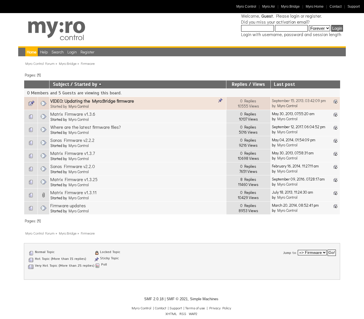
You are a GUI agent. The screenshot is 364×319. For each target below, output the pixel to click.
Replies (239, 84)
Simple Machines (204, 299)
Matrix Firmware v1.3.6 (72, 114)
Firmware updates (68, 205)
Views (259, 84)
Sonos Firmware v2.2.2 (72, 140)
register (313, 16)
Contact (336, 7)
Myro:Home (315, 7)
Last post (284, 84)
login (294, 16)
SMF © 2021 (177, 299)
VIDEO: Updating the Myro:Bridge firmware (92, 101)
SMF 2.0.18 (154, 299)
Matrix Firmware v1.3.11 (73, 192)
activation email (292, 22)
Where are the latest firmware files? (85, 127)
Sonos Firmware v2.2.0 (72, 166)
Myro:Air (268, 7)
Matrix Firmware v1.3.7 (72, 153)
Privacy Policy (220, 308)
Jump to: (290, 252)
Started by (86, 84)
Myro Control (246, 7)
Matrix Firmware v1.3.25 (74, 179)
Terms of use (195, 308)
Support (354, 7)
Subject (61, 84)
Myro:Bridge (290, 7)
